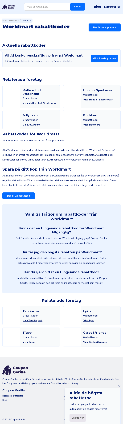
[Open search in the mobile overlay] (54, 7)
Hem (4, 20)
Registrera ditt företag (12, 395)
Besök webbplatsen (104, 27)
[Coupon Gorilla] (8, 6)
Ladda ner (78, 417)
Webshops (14, 20)
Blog (97, 6)
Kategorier (112, 6)
